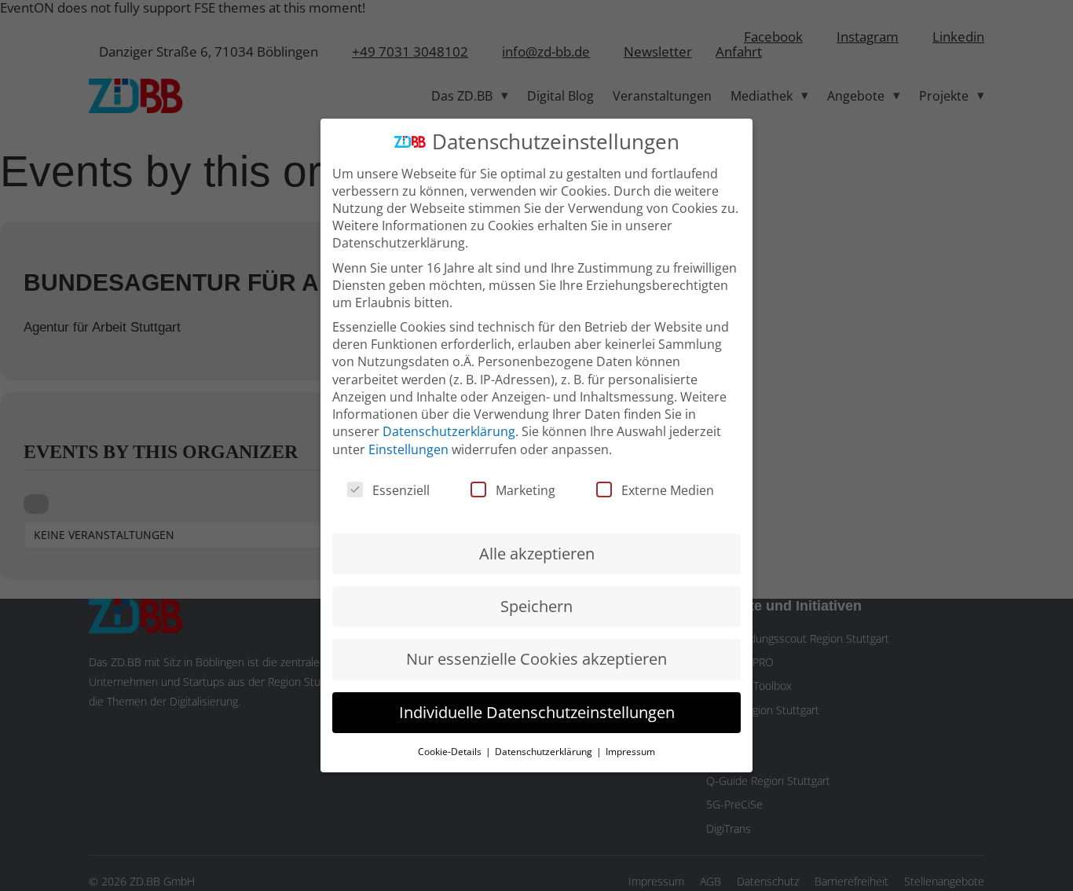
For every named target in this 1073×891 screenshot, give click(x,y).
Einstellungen (408, 449)
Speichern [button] (536, 606)
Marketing (525, 490)
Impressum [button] (630, 751)
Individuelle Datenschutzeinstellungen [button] (537, 712)
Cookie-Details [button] (451, 751)
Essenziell (401, 490)
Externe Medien (667, 490)
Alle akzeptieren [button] (537, 553)
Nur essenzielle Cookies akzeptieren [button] (536, 658)
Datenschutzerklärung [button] (545, 751)
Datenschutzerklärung (449, 431)
